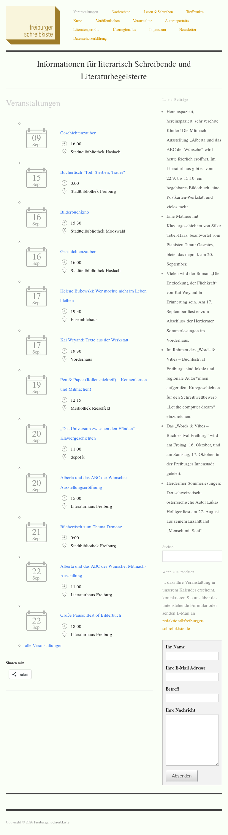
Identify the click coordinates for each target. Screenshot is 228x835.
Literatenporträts (86, 29)
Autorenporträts (177, 20)
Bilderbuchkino (74, 212)
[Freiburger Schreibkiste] (33, 23)
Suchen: (168, 546)
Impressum (157, 29)
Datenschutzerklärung (90, 38)
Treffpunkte (195, 11)
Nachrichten (121, 11)
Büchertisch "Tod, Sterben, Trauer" (92, 172)
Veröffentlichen (108, 20)
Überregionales (124, 29)
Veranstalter (142, 20)
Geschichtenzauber (78, 133)
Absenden (181, 775)
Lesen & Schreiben (158, 11)
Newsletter (187, 29)
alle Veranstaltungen (44, 645)
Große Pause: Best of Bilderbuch (90, 615)
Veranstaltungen (85, 11)
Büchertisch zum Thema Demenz (91, 526)
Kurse (77, 20)
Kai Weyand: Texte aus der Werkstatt (94, 340)
